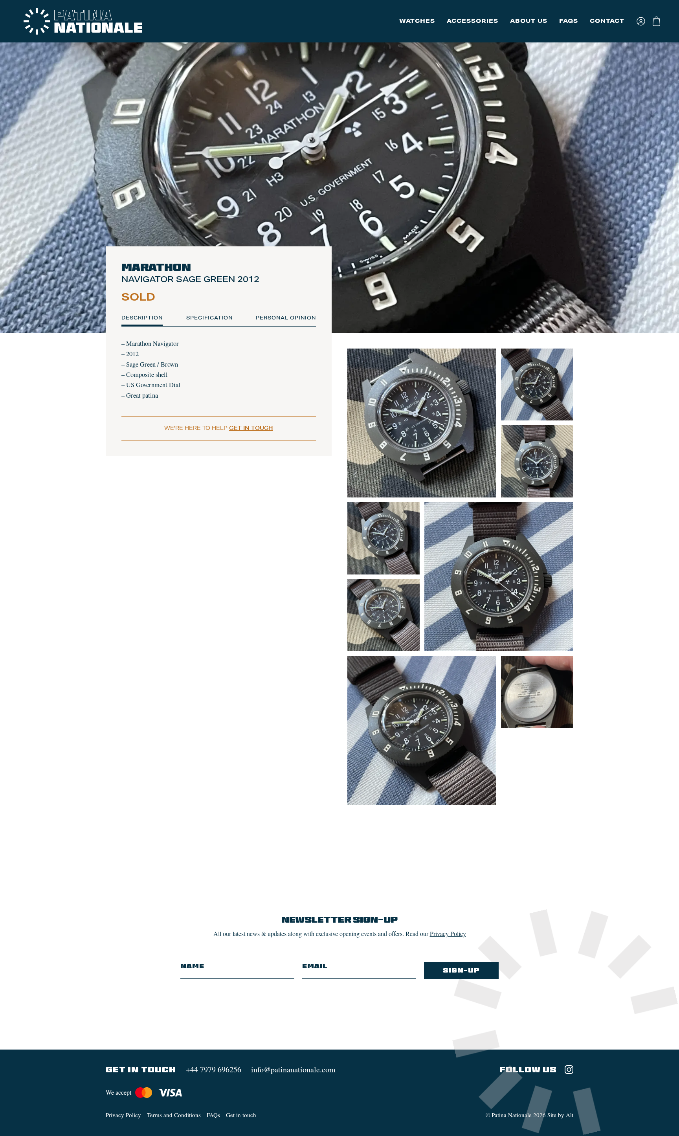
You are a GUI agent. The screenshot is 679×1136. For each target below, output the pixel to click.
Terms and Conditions (174, 1115)
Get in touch (241, 1115)
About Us (528, 20)
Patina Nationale (512, 1115)
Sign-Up (461, 970)
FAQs (568, 20)
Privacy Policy (448, 933)
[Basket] (657, 21)
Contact (607, 20)
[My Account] (641, 21)
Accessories (472, 20)
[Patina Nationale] (83, 21)
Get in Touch (251, 427)
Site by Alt (560, 1115)
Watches (417, 20)
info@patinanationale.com (293, 1069)
